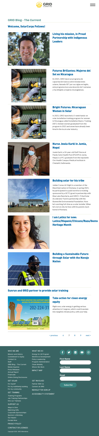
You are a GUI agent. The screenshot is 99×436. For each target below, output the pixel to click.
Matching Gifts (13, 410)
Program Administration (41, 362)
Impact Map (37, 370)
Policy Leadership (38, 359)
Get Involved (38, 381)
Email (62, 375)
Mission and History (15, 354)
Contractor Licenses (18, 428)
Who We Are (13, 351)
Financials (11, 375)
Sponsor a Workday (15, 415)
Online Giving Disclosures (17, 377)
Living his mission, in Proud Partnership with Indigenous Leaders (70, 38)
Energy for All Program (40, 354)
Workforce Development (41, 357)
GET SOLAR (12, 381)
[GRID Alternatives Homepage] (44, 5)
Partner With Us (38, 384)
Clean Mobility (37, 364)
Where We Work (38, 367)
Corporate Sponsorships (17, 412)
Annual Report (13, 372)
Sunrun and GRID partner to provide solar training (38, 290)
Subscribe (68, 385)
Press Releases (13, 369)
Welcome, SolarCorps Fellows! (26, 26)
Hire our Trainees (14, 401)
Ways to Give (13, 407)
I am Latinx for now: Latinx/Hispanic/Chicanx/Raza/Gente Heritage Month (75, 221)
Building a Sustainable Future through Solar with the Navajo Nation (71, 258)
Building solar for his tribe (68, 180)
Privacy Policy (14, 424)
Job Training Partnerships (17, 398)
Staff (9, 362)
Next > (88, 335)
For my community (14, 389)
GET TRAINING (13, 392)
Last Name (65, 367)
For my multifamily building (18, 386)
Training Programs (15, 396)
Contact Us (12, 359)
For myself (12, 384)
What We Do (37, 351)
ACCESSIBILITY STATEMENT (43, 394)
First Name (65, 359)
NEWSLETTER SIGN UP (41, 390)
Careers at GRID (38, 386)
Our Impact (12, 418)
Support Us (13, 404)
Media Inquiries (13, 367)
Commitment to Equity (16, 357)
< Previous (53, 335)
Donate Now (12, 420)
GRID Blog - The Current (17, 364)
